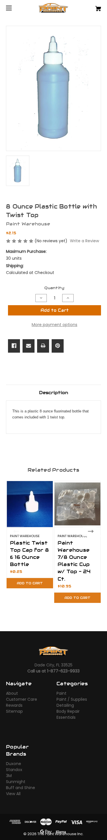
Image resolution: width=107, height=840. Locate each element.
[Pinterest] (57, 346)
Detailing (65, 705)
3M (9, 776)
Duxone (13, 763)
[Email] (28, 346)
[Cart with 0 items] (91, 6)
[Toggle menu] (14, 8)
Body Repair (68, 711)
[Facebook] (14, 346)
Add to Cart (30, 583)
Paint (61, 693)
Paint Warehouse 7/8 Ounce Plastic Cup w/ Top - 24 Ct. (74, 561)
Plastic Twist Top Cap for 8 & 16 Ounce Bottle (29, 554)
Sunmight (15, 782)
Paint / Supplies (71, 699)
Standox (14, 770)
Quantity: (54, 287)
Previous (15, 531)
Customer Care (21, 699)
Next (92, 531)
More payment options (54, 324)
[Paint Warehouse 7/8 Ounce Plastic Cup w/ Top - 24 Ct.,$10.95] (77, 504)
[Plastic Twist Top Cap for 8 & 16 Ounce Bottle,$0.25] (30, 504)
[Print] (43, 346)
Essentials (66, 717)
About (12, 693)
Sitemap (14, 711)
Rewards (14, 705)
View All (13, 794)
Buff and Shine (20, 788)
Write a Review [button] (84, 241)
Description (53, 392)
